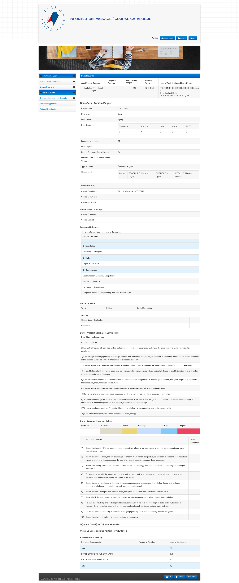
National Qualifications (49, 109)
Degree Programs (47, 87)
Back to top (191, 576)
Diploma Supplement (48, 104)
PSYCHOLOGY (48, 92)
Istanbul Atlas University (50, 81)
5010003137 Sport (49, 76)
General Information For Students (53, 98)
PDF (193, 38)
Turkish (155, 38)
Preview (183, 38)
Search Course (168, 38)
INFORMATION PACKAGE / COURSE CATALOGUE (110, 19)
